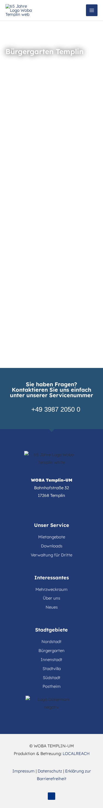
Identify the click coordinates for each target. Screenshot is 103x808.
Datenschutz (50, 771)
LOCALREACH (76, 753)
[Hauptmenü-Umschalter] (92, 10)
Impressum (23, 771)
